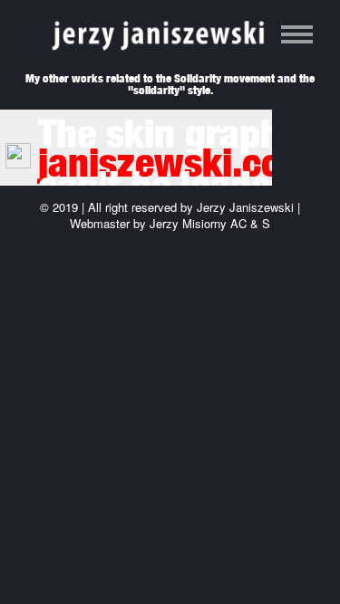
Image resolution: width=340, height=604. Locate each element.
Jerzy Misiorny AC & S (210, 223)
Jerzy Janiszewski (245, 207)
